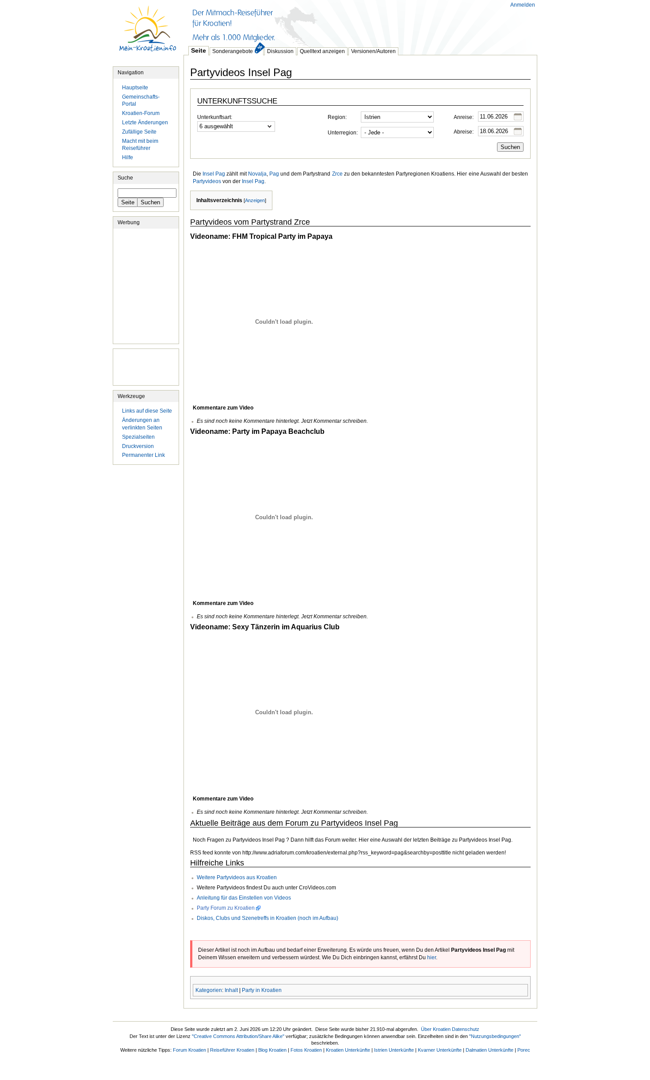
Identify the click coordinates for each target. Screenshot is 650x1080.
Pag (274, 174)
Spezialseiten (138, 437)
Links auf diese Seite (147, 411)
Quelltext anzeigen (322, 51)
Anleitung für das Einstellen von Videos (244, 898)
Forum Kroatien (189, 1050)
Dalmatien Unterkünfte (489, 1050)
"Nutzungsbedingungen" (495, 1036)
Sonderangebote (232, 51)
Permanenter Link (143, 455)
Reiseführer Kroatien (232, 1050)
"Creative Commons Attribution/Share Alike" (238, 1036)
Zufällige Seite (139, 132)
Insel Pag (214, 174)
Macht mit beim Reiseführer (140, 145)
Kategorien (208, 990)
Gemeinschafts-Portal (141, 100)
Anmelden (522, 5)
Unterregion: (343, 133)
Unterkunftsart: (214, 117)
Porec (523, 1050)
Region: (337, 117)
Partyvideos (207, 181)
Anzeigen (255, 200)
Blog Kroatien (272, 1050)
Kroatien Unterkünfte (348, 1050)
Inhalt (231, 990)
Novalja (257, 174)
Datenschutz (465, 1029)
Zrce (337, 174)
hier (431, 957)
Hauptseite (148, 33)
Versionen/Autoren (373, 51)
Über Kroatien (436, 1029)
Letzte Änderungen (145, 122)
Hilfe (127, 157)
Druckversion (138, 446)
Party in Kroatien (262, 990)
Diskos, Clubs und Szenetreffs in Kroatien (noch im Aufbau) (267, 918)
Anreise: (464, 117)
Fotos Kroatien (306, 1050)
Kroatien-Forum (141, 113)
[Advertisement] (344, 22)
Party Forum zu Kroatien (226, 908)
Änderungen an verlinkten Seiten (142, 424)
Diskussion (280, 51)
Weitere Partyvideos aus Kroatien (237, 877)
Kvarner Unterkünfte (440, 1050)
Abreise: (464, 132)
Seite (198, 50)
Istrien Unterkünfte (394, 1050)
